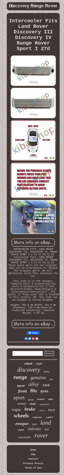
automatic (24, 437)
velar (50, 399)
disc (51, 379)
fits (33, 390)
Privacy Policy (33, 463)
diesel (31, 400)
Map (33, 454)
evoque (21, 423)
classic (42, 410)
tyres (44, 391)
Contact (33, 459)
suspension (44, 404)
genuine (38, 377)
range (20, 377)
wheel (28, 363)
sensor (40, 399)
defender (34, 429)
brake (30, 409)
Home (33, 450)
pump (46, 371)
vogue (16, 409)
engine (21, 429)
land (45, 422)
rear (33, 404)
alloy (33, 384)
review (22, 403)
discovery (28, 369)
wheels (21, 415)
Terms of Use (33, 468)
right (39, 363)
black (51, 410)
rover (41, 435)
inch (34, 424)
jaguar (21, 385)
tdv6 (46, 385)
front (22, 391)
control (49, 417)
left (47, 429)
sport (19, 397)
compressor (37, 417)
